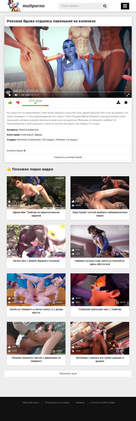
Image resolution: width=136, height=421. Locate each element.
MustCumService (28, 130)
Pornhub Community (29, 140)
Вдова (38, 135)
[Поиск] (105, 6)
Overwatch (27, 135)
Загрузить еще (68, 374)
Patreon (60, 140)
